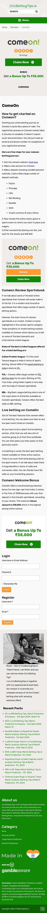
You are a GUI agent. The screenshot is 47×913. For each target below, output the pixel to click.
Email (5, 612)
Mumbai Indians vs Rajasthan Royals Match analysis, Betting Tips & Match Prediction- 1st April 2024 (22, 734)
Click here (33, 162)
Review (23, 272)
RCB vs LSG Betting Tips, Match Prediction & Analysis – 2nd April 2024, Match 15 (23, 724)
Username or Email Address (15, 560)
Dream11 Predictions (10, 843)
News (4, 831)
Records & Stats (8, 835)
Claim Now (21, 62)
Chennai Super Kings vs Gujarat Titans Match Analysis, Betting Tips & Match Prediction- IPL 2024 (23, 780)
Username (7, 601)
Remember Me (10, 584)
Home (4, 27)
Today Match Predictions (12, 839)
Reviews (14, 27)
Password (6, 572)
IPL (18, 368)
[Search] (36, 11)
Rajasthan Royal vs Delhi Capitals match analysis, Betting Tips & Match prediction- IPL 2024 (24, 762)
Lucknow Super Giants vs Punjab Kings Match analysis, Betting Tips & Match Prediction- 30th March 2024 (23, 744)
